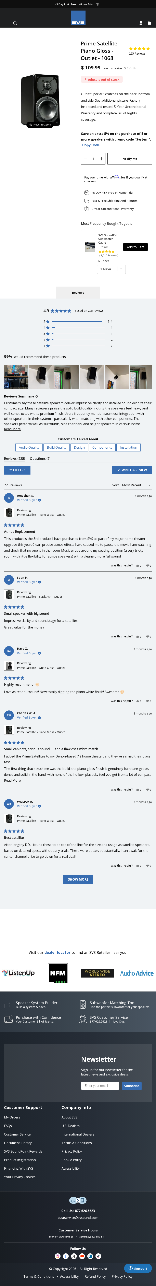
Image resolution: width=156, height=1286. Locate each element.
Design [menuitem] (79, 447)
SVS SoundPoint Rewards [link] (23, 1151)
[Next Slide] (148, 377)
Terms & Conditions (39, 1276)
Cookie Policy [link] (72, 1160)
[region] (78, 377)
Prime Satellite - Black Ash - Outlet (39, 596)
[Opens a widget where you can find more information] (138, 1269)
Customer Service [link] (17, 1134)
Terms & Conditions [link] (77, 1143)
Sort (116, 485)
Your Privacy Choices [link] (20, 1177)
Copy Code (91, 145)
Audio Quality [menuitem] (29, 447)
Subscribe (132, 1086)
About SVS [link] (69, 1117)
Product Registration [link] (20, 1160)
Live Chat (119, 1021)
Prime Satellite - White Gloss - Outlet (41, 668)
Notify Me (129, 159)
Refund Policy (95, 1276)
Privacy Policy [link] (72, 1151)
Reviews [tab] (14, 459)
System (142, 139)
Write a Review (136, 470)
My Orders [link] (12, 1117)
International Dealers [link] (78, 1134)
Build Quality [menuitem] (56, 447)
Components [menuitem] (102, 447)
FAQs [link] (8, 1126)
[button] (6, 23)
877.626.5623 (98, 1021)
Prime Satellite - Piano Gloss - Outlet (41, 515)
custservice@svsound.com (78, 1217)
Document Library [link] (18, 1143)
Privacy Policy (122, 1276)
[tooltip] (36, 396)
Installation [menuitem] (128, 447)
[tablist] (78, 293)
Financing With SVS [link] (18, 1168)
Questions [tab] (40, 459)
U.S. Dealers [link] (71, 1126)
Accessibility (69, 1276)
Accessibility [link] (71, 1168)
